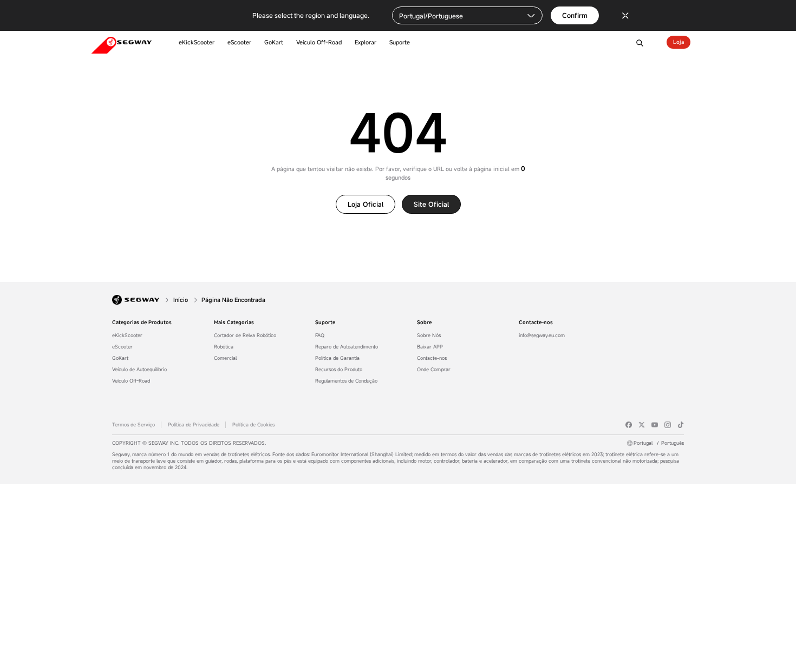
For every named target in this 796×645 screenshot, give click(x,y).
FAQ (319, 335)
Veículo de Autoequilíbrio (139, 369)
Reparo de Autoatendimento (346, 347)
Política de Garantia (337, 358)
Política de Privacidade (193, 425)
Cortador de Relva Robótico (245, 335)
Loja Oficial (365, 204)
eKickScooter (127, 335)
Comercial (225, 358)
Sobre (424, 322)
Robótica (223, 347)
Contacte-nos (432, 358)
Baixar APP (430, 347)
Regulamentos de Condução (346, 381)
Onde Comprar (434, 369)
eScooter (122, 347)
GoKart (120, 358)
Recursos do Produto (338, 369)
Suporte (325, 322)
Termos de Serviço (133, 425)
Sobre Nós (429, 335)
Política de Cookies (253, 425)
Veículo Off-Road (131, 381)
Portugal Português (659, 443)
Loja (678, 41)
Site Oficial (431, 204)
